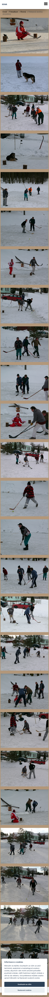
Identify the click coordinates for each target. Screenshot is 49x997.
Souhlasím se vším (24, 984)
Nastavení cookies (24, 990)
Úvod (5, 12)
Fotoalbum (13, 12)
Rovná (23, 12)
